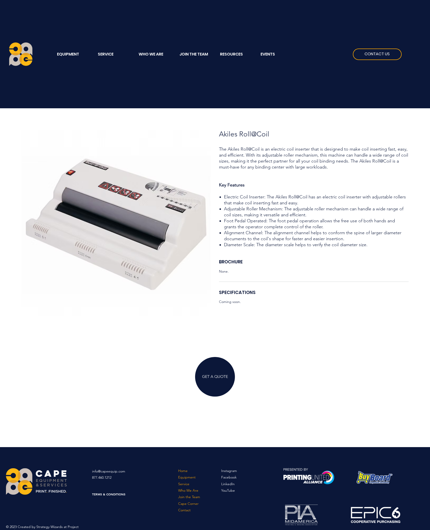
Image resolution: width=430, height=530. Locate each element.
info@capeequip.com (108, 471)
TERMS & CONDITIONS (108, 494)
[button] (236, 54)
